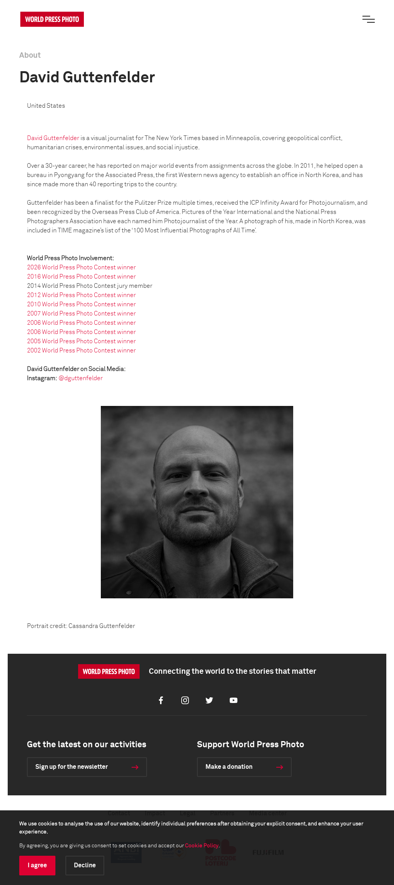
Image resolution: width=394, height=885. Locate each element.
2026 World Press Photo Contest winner (81, 267)
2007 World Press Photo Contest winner (81, 314)
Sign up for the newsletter (71, 767)
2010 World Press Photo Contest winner (81, 304)
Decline (85, 865)
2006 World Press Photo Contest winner (81, 323)
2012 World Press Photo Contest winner (81, 295)
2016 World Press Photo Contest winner (81, 277)
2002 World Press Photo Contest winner (81, 350)
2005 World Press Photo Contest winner (81, 341)
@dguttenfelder (80, 378)
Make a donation (228, 767)
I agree (37, 865)
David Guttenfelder (53, 138)
